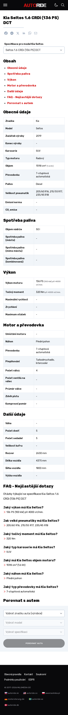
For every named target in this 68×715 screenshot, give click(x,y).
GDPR (31, 679)
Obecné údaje (17, 68)
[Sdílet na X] (17, 33)
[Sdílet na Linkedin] (23, 33)
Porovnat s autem (20, 103)
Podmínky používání (14, 679)
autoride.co (32, 693)
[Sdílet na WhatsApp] (29, 33)
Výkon (11, 79)
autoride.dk (13, 705)
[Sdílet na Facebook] (6, 33)
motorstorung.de (16, 699)
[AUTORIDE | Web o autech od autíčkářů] (35, 5)
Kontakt (28, 674)
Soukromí (41, 674)
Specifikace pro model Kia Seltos (23, 44)
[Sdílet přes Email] (35, 33)
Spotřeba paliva (18, 73)
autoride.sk (13, 693)
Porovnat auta (34, 643)
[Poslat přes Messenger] (12, 33)
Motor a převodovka (21, 85)
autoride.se (37, 699)
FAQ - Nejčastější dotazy (24, 97)
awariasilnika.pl (52, 693)
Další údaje (15, 91)
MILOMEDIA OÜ (24, 687)
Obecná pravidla (12, 674)
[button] (5, 5)
